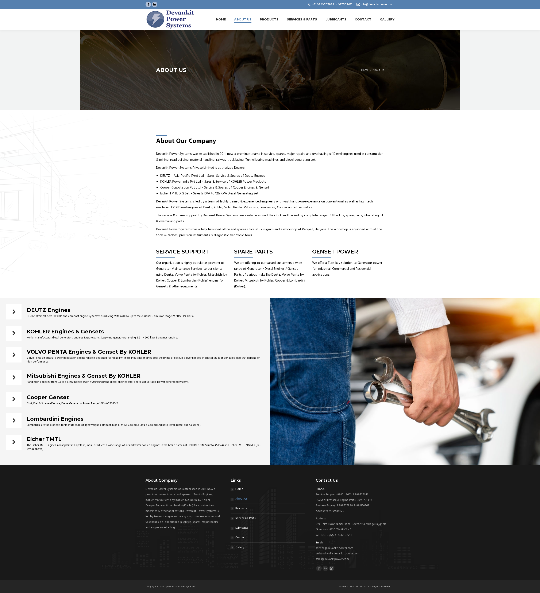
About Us (241, 498)
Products (241, 508)
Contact (240, 537)
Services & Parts (245, 518)
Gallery (239, 547)
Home (239, 489)
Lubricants (241, 528)
